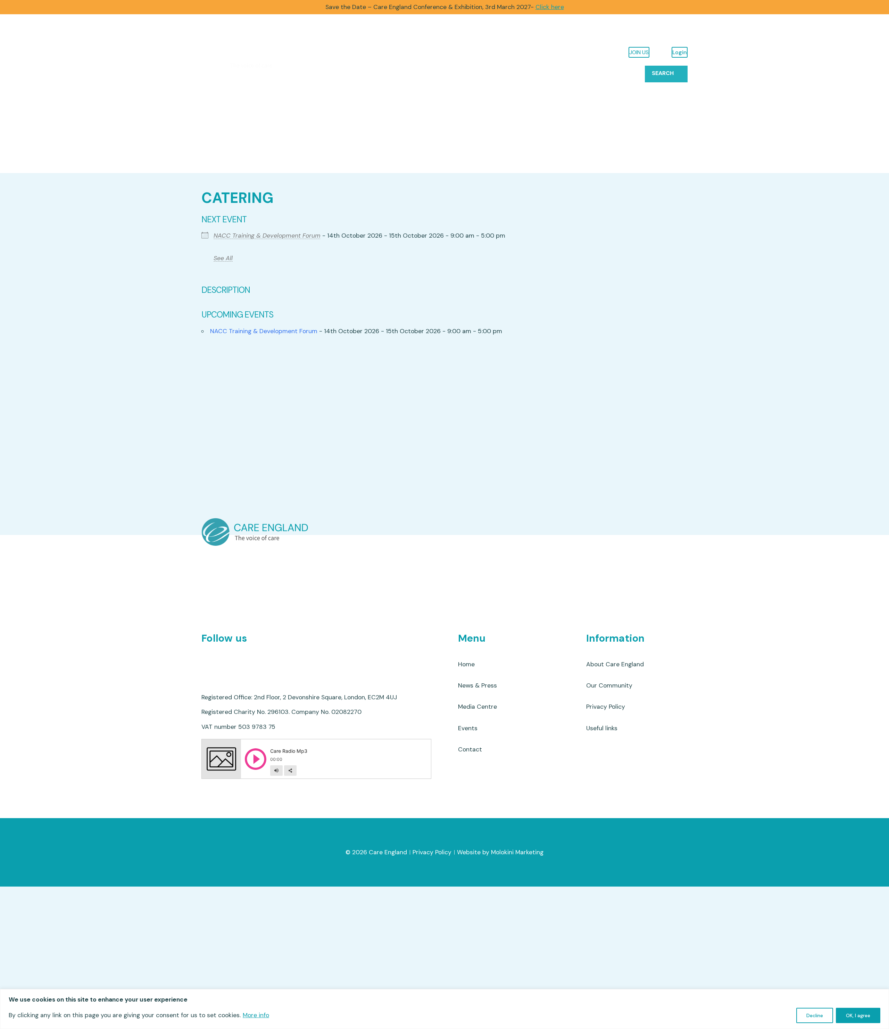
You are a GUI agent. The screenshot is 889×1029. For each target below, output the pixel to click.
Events (590, 73)
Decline (814, 1015)
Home (213, 140)
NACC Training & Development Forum (267, 235)
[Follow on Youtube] (227, 660)
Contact (626, 73)
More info (256, 1015)
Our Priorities (454, 140)
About (402, 140)
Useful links (601, 728)
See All (223, 258)
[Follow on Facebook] (264, 660)
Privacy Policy (605, 706)
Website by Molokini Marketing (500, 852)
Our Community (348, 140)
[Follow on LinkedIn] (246, 660)
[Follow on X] (209, 660)
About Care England (615, 664)
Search (663, 73)
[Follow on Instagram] (283, 660)
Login (679, 52)
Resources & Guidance (269, 140)
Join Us (639, 52)
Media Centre (477, 706)
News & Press (548, 73)
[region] (444, 1009)
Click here (549, 7)
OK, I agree (858, 1015)
